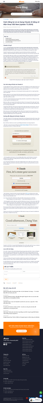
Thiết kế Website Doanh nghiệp (28, 341)
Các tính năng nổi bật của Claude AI (12, 39)
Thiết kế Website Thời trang (27, 342)
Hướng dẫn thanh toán (26, 358)
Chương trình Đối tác (7, 370)
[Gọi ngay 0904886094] (41, 392)
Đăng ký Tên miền (25, 355)
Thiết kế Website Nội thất (27, 349)
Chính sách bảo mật (7, 360)
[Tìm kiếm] (12, 14)
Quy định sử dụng (6, 362)
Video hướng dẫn (25, 362)
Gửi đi (6, 279)
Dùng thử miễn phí (21, 331)
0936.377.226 (10, 383)
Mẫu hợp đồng (6, 363)
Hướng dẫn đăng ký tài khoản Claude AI (13, 40)
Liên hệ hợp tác (6, 373)
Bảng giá (5, 357)
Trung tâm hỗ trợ (25, 360)
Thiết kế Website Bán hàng (27, 339)
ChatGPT (15, 283)
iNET (17, 340)
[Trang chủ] (4, 19)
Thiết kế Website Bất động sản (28, 346)
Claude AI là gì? (8, 38)
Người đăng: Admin (8, 27)
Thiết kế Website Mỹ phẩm (27, 350)
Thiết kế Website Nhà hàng (27, 347)
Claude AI (9, 283)
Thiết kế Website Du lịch (26, 344)
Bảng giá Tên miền (25, 357)
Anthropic (21, 283)
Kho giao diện (6, 358)
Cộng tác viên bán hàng (7, 371)
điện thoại (27, 193)
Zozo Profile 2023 (6, 365)
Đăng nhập (37, 1)
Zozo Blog (24, 363)
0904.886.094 (10, 392)
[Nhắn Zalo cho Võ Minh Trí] (41, 396)
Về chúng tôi (5, 355)
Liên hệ (23, 365)
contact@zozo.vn (10, 381)
